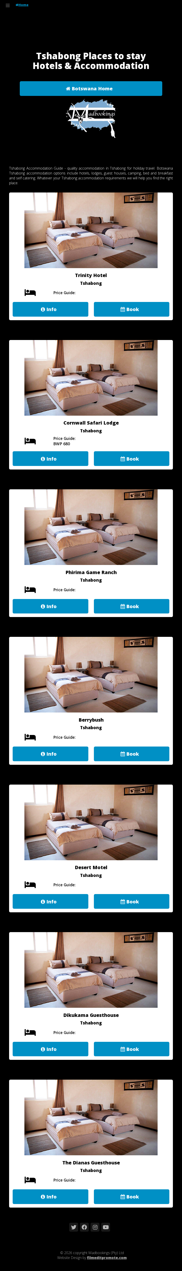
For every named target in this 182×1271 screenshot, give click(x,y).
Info (51, 309)
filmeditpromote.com (107, 1257)
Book (132, 309)
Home (23, 5)
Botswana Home (91, 88)
